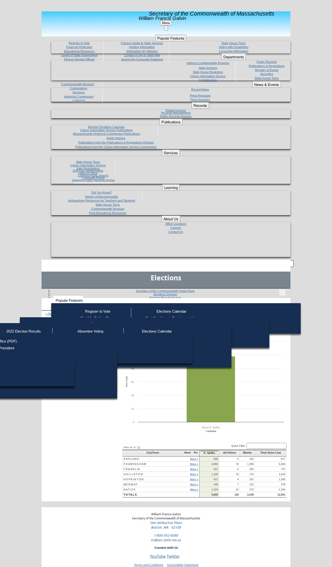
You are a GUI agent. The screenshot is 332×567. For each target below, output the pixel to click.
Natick (129, 489)
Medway (130, 484)
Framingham (135, 464)
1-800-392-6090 (166, 535)
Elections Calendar (171, 311)
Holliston (133, 474)
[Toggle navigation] (282, 292)
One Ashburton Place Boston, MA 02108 (166, 525)
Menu (166, 23)
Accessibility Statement (182, 565)
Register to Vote (97, 311)
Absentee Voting (90, 331)
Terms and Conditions (148, 565)
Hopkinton (133, 479)
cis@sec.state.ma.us (166, 540)
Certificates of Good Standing (93, 182)
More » (194, 458)
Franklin (131, 469)
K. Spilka (209, 452)
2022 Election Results (23, 331)
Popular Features (69, 300)
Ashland (131, 458)
